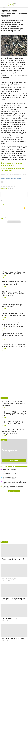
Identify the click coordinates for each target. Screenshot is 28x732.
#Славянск (3, 178)
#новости (8, 178)
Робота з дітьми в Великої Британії (13, 638)
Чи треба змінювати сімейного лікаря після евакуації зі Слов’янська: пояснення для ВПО (13, 324)
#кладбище (19, 178)
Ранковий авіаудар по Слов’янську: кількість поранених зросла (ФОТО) (13, 345)
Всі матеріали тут (14, 460)
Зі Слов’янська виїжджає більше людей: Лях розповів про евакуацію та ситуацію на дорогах (13, 293)
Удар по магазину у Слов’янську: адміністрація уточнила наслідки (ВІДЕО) (14, 413)
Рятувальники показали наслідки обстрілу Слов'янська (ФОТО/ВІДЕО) (13, 315)
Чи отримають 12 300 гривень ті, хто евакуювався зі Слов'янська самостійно (14, 403)
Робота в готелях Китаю (10, 619)
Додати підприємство (14, 491)
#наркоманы (13, 178)
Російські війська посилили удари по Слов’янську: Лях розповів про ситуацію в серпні (14, 304)
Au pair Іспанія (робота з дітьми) (13, 559)
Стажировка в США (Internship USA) (14, 599)
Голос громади (9, 450)
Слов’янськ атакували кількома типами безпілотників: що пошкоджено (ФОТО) (13, 431)
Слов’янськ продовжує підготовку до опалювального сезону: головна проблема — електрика (14, 283)
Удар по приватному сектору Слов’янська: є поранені (12, 423)
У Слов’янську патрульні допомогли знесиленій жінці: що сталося (14, 273)
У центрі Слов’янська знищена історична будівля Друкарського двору (12, 335)
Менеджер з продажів (9, 579)
